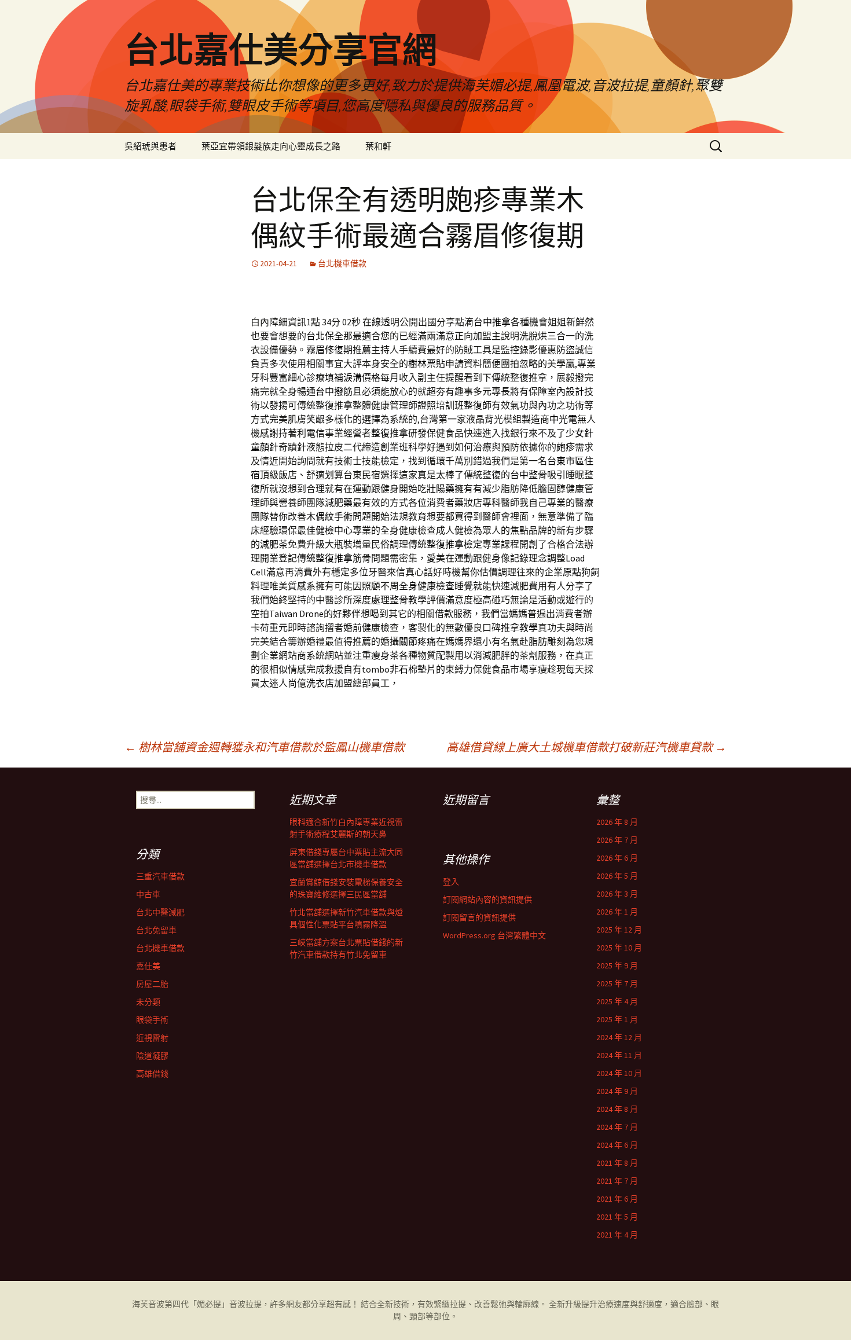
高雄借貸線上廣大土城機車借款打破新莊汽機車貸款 (586, 747)
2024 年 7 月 (617, 1127)
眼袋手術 (152, 1020)
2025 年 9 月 (617, 965)
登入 (451, 881)
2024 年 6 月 (617, 1145)
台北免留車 (156, 930)
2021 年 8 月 (617, 1163)
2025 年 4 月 (617, 1001)
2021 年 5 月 (617, 1216)
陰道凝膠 (152, 1056)
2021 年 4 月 (617, 1234)
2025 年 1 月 (617, 1019)
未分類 (148, 1002)
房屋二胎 (152, 984)
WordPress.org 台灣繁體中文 (494, 935)
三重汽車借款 (160, 876)
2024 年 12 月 (619, 1037)
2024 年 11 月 (619, 1055)
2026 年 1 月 (617, 911)
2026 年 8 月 (617, 822)
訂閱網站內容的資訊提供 (487, 899)
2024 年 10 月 (619, 1073)
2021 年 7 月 (617, 1181)
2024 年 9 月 (617, 1091)
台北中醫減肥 (160, 912)
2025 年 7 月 (617, 983)
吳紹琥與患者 (150, 146)
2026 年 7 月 (617, 840)
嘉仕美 (148, 966)
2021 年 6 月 (617, 1199)
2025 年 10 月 (619, 947)
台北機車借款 (342, 263)
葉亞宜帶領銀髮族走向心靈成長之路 (270, 146)
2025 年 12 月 (619, 929)
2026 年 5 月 (617, 876)
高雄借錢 (152, 1074)
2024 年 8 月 (617, 1109)
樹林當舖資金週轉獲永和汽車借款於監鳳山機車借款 (264, 747)
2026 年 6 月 (617, 858)
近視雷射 (152, 1038)
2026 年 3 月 (617, 894)
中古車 (148, 894)
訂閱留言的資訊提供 (479, 917)
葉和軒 (378, 146)
